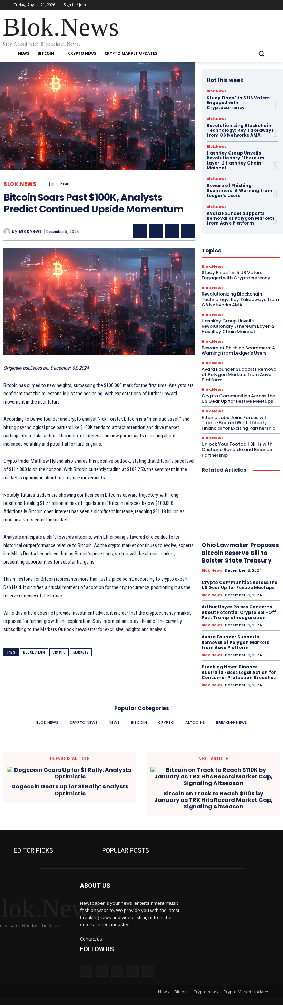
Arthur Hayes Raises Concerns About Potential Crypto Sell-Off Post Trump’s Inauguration (239, 612)
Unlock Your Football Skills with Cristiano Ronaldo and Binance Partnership (237, 449)
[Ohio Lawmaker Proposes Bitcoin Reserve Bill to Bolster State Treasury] (241, 508)
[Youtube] (265, 5)
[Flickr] (117, 971)
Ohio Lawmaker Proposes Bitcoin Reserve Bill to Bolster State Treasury (240, 552)
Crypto (59, 652)
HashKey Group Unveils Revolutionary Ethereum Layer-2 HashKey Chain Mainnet (235, 160)
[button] (261, 54)
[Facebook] (227, 5)
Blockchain (34, 652)
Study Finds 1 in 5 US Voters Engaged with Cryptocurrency (238, 103)
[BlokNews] (7, 231)
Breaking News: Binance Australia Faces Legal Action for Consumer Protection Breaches (239, 672)
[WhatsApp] (188, 231)
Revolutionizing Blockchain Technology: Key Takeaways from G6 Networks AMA (240, 130)
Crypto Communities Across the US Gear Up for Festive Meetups (238, 398)
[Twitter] (246, 5)
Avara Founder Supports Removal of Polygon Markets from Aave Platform (240, 218)
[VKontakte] (148, 971)
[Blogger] (86, 971)
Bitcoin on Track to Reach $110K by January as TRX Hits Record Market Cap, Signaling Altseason (213, 800)
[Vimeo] (256, 5)
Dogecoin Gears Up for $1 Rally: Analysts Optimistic (69, 789)
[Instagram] (237, 5)
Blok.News (20, 184)
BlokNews (30, 231)
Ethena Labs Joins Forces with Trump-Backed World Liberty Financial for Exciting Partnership (238, 422)
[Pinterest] (172, 231)
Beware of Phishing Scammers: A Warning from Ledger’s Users (239, 190)
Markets (81, 652)
